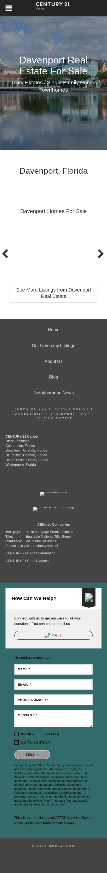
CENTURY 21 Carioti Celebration (30, 553)
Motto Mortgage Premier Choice (49, 532)
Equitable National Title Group (48, 537)
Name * (24, 669)
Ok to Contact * (37, 742)
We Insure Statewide (41, 541)
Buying (28, 733)
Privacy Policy (71, 409)
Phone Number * (33, 700)
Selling (52, 733)
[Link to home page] (53, 8)
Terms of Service (55, 823)
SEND (31, 754)
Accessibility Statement (45, 413)
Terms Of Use (31, 409)
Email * (24, 684)
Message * (27, 715)
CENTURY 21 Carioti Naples (27, 561)
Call (56, 635)
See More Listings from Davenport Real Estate (53, 293)
